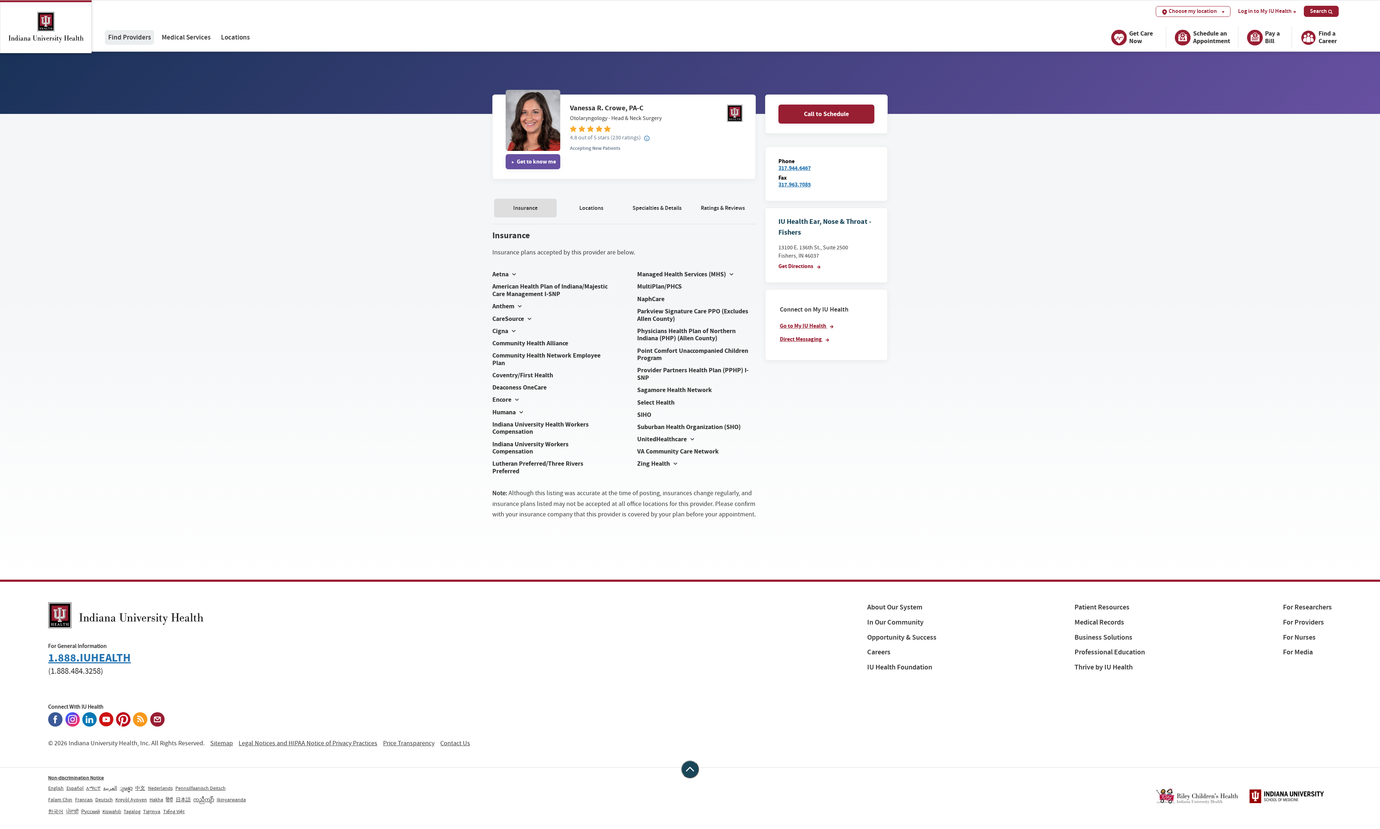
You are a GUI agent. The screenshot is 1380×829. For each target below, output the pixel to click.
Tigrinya (151, 811)
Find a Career (1328, 37)
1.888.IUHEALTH (89, 657)
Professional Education (1110, 652)
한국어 (55, 811)
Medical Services (186, 37)
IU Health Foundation (899, 667)
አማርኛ (93, 788)
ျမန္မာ (126, 788)
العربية (110, 788)
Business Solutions (1103, 637)
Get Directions (796, 266)
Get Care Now (1141, 37)
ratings (625, 137)
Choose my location (1193, 11)
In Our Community (895, 622)
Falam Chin (60, 799)
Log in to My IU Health (1265, 11)
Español (75, 788)
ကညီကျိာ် (203, 799)
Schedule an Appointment (1211, 37)
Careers (879, 652)
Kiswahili (111, 811)
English (56, 788)
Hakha (156, 799)
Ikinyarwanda (231, 799)
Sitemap (221, 743)
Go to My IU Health (803, 326)
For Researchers (1307, 607)
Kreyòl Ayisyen (131, 799)
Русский (90, 811)
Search (1318, 11)
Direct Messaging (801, 339)
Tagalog (132, 811)
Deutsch (104, 799)
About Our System (895, 607)
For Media (1298, 652)
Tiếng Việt (174, 811)
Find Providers (129, 37)
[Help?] (647, 138)
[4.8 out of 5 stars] (656, 128)
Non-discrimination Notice (76, 777)
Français (84, 799)
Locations (235, 37)
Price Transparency (408, 743)
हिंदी (169, 799)
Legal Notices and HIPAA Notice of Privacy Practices (308, 743)
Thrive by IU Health (1104, 667)
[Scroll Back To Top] (690, 769)
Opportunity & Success (902, 637)
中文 (140, 788)
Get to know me (536, 161)
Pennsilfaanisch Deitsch (200, 788)
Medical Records (1099, 622)
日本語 (183, 799)
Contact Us (455, 743)
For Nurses (1299, 637)
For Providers (1303, 622)
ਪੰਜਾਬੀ (72, 811)
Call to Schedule (826, 114)
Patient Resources (1102, 607)
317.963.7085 (794, 184)
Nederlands (160, 788)
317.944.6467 (794, 168)
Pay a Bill (1272, 37)
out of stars (590, 137)
